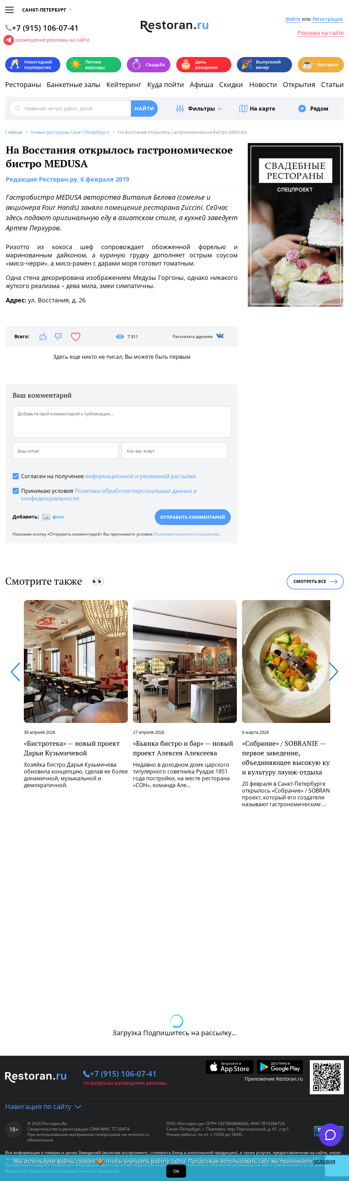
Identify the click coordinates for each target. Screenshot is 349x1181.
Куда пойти (165, 84)
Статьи (332, 84)
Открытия (299, 84)
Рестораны (23, 84)
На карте (262, 108)
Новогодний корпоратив (30, 64)
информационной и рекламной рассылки (140, 476)
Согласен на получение (108, 476)
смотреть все (309, 581)
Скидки (231, 84)
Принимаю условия (109, 494)
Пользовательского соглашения (186, 534)
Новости (263, 84)
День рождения (198, 64)
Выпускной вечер (261, 64)
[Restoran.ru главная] (175, 26)
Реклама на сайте (321, 33)
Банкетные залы (73, 84)
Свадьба (148, 64)
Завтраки (320, 64)
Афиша (201, 84)
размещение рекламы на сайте (52, 40)
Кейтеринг (123, 84)
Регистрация (328, 19)
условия (324, 1161)
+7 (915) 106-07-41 (123, 1073)
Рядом (319, 108)
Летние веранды (87, 64)
